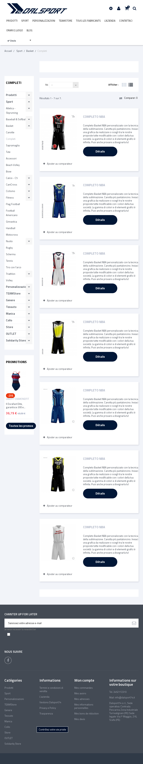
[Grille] (124, 85)
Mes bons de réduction (86, 713)
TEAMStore (65, 21)
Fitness (10, 197)
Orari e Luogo (14, 30)
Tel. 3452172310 (117, 692)
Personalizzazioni (43, 21)
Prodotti (12, 21)
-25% (10, 395)
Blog (29, 30)
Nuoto (9, 241)
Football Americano (12, 213)
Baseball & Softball (16, 119)
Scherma (10, 254)
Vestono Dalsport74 (50, 702)
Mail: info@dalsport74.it (122, 697)
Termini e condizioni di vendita (51, 689)
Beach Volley (13, 165)
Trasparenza (46, 713)
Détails (100, 151)
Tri (46, 84)
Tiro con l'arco (13, 267)
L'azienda (109, 21)
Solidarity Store (16, 340)
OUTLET (11, 334)
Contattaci (125, 21)
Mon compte (84, 680)
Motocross (12, 235)
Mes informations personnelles (83, 706)
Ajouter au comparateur (59, 164)
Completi (10, 139)
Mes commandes (83, 688)
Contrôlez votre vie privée (52, 729)
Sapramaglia (13, 145)
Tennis (9, 261)
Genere (10, 300)
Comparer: (130, 98)
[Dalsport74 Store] (36, 8)
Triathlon (10, 274)
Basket (9, 126)
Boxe (8, 171)
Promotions (16, 361)
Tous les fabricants (88, 21)
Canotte (10, 132)
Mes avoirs (80, 693)
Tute (8, 152)
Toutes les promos (21, 426)
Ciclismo (10, 191)
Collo (9, 320)
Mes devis (79, 719)
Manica (10, 313)
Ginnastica (11, 221)
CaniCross (11, 184)
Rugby (9, 248)
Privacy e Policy (47, 708)
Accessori (11, 158)
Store (9, 327)
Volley (9, 280)
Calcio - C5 (12, 178)
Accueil (8, 51)
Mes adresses (82, 699)
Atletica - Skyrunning (12, 110)
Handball (10, 228)
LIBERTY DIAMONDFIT (17, 399)
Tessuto (11, 307)
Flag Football (13, 204)
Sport (25, 21)
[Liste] (130, 85)
